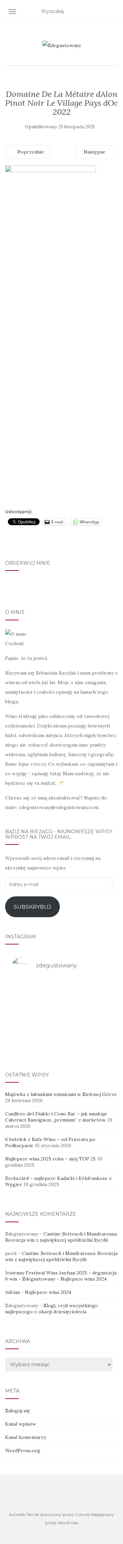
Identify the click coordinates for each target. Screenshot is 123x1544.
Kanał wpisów (20, 1424)
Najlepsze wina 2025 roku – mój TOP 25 (50, 1159)
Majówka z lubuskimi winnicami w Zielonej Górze (61, 1094)
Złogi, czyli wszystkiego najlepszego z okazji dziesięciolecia (51, 1308)
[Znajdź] (113, 11)
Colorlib (82, 1514)
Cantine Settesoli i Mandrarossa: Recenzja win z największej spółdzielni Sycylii (61, 1237)
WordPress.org (22, 1450)
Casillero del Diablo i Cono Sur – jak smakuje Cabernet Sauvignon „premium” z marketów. (56, 1117)
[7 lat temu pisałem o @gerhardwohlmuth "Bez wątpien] (61, 1044)
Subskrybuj (32, 907)
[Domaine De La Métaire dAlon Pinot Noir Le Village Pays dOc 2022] (50, 335)
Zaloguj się (17, 1411)
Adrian (12, 1292)
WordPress (67, 1522)
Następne (95, 152)
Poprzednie (30, 152)
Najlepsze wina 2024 (83, 1279)
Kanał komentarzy (25, 1437)
